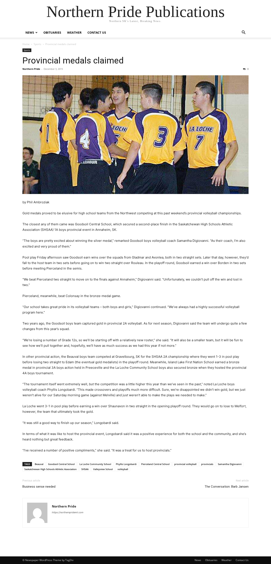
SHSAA (84, 469)
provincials (207, 464)
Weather (74, 32)
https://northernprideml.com (67, 512)
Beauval (39, 464)
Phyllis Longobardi (126, 464)
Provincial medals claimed (73, 60)
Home (26, 44)
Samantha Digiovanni (230, 464)
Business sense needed (38, 486)
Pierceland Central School (155, 464)
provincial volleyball (185, 464)
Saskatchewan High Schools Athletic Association (50, 469)
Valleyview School (103, 469)
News (29, 32)
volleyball (123, 469)
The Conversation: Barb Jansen (227, 486)
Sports (37, 44)
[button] (243, 33)
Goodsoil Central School (61, 464)
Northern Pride (31, 68)
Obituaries (52, 32)
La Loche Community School (95, 464)
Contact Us (96, 32)
